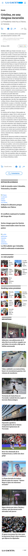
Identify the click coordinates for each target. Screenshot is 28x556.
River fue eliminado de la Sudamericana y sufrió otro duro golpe (13, 454)
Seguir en (21, 46)
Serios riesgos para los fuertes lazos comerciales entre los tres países (13, 225)
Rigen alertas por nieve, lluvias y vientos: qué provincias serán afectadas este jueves (13, 509)
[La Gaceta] (14, 3)
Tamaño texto (8, 166)
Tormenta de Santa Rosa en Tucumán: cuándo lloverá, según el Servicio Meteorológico (14, 398)
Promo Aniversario (20, 2)
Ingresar (25, 3)
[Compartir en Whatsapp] (11, 29)
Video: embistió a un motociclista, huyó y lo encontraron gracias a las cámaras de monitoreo (14, 371)
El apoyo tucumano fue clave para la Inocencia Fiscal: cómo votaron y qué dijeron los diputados (14, 536)
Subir (25, 550)
